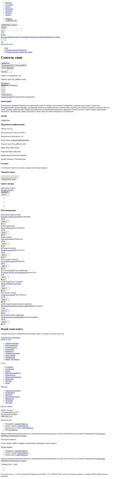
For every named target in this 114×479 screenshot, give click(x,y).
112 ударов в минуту (8, 261)
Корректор (9, 351)
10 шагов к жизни (7, 295)
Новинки (8, 395)
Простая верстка (11, 345)
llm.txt (7, 383)
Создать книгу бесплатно (10, 337)
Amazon (14, 140)
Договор (8, 381)
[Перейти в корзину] (5, 40)
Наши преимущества (13, 377)
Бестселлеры (22, 37)
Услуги (8, 7)
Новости (8, 13)
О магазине (9, 369)
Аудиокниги (10, 393)
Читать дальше (6, 447)
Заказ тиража (10, 355)
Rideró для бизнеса (12, 359)
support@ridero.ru (21, 424)
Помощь (8, 19)
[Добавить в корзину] (9, 71)
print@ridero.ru (22, 426)
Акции (8, 15)
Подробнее (5, 83)
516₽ (3, 311)
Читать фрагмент (7, 68)
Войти (4, 27)
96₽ (3, 277)
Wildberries (21, 140)
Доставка (8, 403)
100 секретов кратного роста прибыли (15, 306)
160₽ (3, 288)
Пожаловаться (7, 95)
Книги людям (54, 37)
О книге (4, 97)
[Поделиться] (3, 92)
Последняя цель (7, 228)
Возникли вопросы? (13, 373)
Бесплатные (31, 37)
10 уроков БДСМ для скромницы (13, 272)
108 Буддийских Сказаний (11, 284)
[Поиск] (3, 32)
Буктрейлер (9, 349)
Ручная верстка (11, 347)
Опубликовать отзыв (9, 179)
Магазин (8, 3)
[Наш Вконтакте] (6, 468)
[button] (57, 32)
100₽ (3, 194)
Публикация (10, 357)
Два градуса (5, 239)
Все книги (5, 37)
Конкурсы (9, 9)
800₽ (3, 266)
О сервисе (9, 5)
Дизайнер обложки (12, 353)
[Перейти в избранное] (2, 40)
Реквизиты (9, 379)
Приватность (10, 375)
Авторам (8, 11)
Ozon (27, 140)
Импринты (13, 37)
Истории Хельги (7, 190)
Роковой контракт (7, 250)
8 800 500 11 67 (6, 416)
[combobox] (57, 29)
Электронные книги (13, 391)
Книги (7, 371)
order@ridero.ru (27, 428)
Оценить (14, 85)
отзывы (10, 97)
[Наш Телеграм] (6, 470)
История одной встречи (10, 217)
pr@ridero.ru (13, 430)
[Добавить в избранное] (3, 88)
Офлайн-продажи (12, 343)
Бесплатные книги (12, 397)
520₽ (3, 300)
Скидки (39, 37)
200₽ (3, 221)
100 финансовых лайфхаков (11, 317)
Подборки (45, 37)
